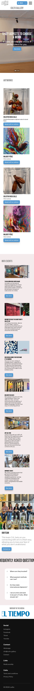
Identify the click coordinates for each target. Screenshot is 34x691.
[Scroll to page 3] (19, 70)
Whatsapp (6, 648)
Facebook (6, 632)
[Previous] (3, 41)
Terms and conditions (10, 673)
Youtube (6, 639)
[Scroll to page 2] (17, 70)
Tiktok (5, 635)
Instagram (6, 629)
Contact (6, 655)
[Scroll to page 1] (15, 70)
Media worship (8, 664)
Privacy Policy (8, 677)
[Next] (30, 41)
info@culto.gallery (9, 651)
